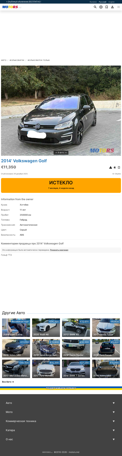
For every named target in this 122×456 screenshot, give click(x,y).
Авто (3, 60)
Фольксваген (17, 60)
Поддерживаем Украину (61, 388)
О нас (9, 439)
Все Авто (6, 381)
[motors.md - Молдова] (47, 452)
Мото (9, 412)
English (112, 2)
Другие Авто (13, 313)
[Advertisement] (61, 36)
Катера (10, 430)
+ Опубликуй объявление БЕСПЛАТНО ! (23, 2)
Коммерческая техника (21, 421)
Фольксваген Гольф (39, 60)
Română (93, 2)
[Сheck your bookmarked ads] (107, 7)
